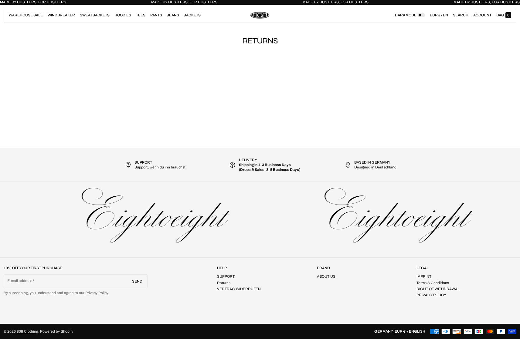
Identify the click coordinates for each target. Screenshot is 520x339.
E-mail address (19, 281)
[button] (460, 15)
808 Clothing (27, 331)
